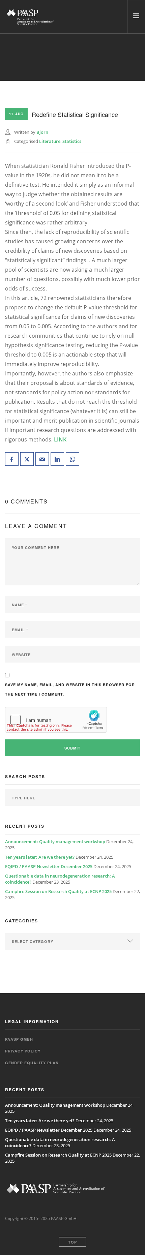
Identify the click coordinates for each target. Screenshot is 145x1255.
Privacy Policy (22, 1050)
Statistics (71, 141)
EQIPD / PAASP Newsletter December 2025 (48, 866)
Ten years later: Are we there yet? (40, 857)
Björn (42, 132)
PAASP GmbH (19, 1039)
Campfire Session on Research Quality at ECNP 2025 (58, 891)
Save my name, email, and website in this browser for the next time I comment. (70, 689)
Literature (49, 141)
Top (72, 1242)
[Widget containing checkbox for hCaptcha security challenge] (56, 720)
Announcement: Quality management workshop (55, 841)
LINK (60, 439)
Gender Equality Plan (32, 1062)
